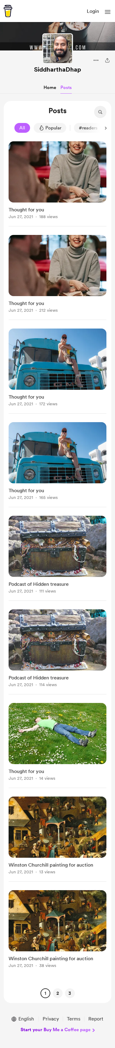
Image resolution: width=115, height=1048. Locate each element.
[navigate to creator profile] (57, 48)
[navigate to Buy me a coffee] (8, 11)
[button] (107, 12)
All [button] (22, 128)
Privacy (51, 1019)
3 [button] (69, 993)
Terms (73, 1019)
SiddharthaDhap (57, 69)
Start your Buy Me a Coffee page (55, 1029)
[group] (57, 183)
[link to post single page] (57, 181)
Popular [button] (53, 128)
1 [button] (45, 993)
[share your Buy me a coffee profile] (107, 60)
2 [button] (57, 993)
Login (93, 11)
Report (95, 1019)
